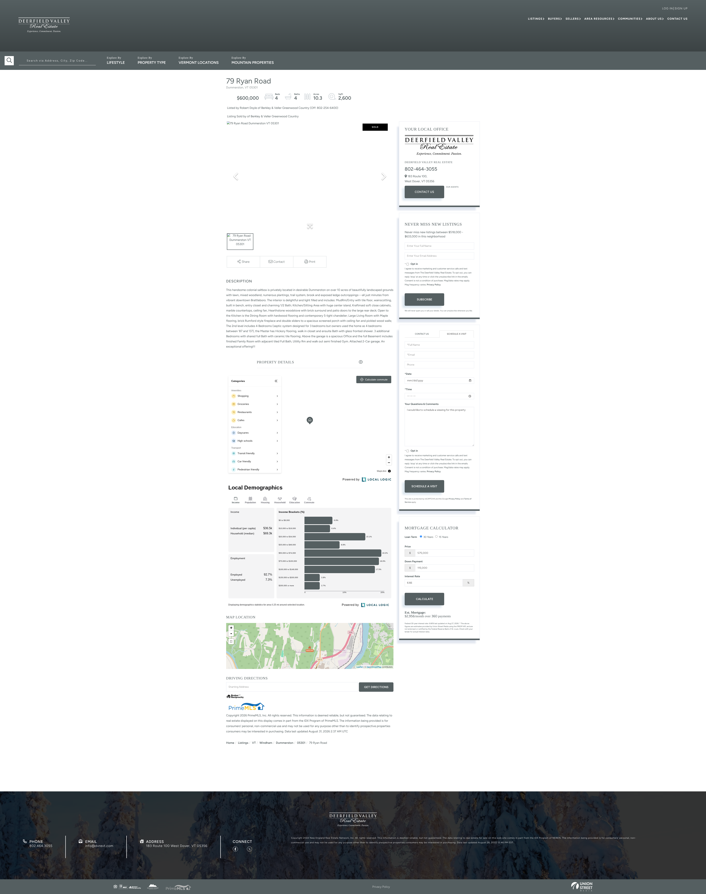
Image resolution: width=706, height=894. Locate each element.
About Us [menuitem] (654, 18)
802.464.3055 (40, 846)
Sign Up (681, 8)
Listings (243, 743)
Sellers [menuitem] (572, 18)
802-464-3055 (421, 169)
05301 (301, 743)
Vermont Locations (199, 62)
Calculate (424, 599)
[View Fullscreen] (231, 641)
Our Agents (452, 187)
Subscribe (424, 299)
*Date (408, 373)
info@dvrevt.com (99, 846)
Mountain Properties (252, 62)
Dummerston (284, 743)
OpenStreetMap (374, 667)
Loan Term (411, 537)
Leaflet (359, 667)
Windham (265, 743)
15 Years (443, 537)
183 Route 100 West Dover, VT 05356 (176, 846)
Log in (667, 8)
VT (254, 743)
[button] (9, 60)
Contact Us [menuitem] (677, 18)
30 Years (428, 537)
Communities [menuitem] (629, 18)
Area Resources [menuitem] (598, 18)
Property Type (152, 62)
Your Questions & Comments (421, 404)
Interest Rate (412, 576)
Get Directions (376, 687)
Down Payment (414, 561)
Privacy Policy (434, 284)
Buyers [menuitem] (554, 18)
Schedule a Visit (456, 334)
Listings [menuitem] (535, 18)
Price (408, 546)
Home (230, 743)
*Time (408, 389)
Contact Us (424, 192)
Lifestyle (116, 62)
